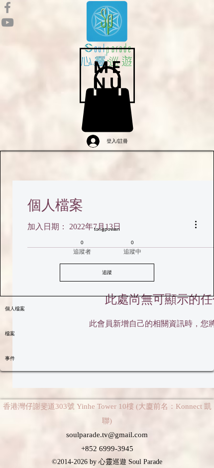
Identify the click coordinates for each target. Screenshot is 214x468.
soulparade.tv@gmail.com (107, 435)
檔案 (10, 333)
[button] (107, 75)
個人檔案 (15, 308)
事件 (10, 358)
